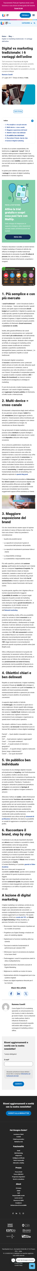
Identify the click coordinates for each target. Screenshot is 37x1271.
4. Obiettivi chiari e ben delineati (15, 133)
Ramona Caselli (7, 75)
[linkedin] (18, 994)
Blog (10, 36)
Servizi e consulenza (18, 1179)
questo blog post (22, 474)
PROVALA (25, 15)
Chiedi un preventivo (18, 1139)
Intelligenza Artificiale (18, 1158)
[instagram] (23, 1213)
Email (18, 1150)
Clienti (18, 1190)
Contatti (18, 1136)
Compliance (18, 1203)
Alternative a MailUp (18, 1163)
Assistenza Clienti (18, 1134)
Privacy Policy (18, 1263)
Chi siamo (18, 1188)
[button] (18, 121)
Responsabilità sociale (18, 1195)
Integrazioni (18, 1155)
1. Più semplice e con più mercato (16, 125)
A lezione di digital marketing (14, 141)
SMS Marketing (18, 1153)
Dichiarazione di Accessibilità (18, 1205)
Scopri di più (18, 8)
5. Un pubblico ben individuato (14, 135)
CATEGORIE (26, 23)
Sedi (18, 1193)
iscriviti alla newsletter (18, 1113)
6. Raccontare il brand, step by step (16, 138)
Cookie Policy (18, 1265)
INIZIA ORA (18, 237)
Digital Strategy (18, 111)
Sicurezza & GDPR (18, 1200)
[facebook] (11, 994)
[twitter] (26, 994)
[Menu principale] (33, 15)
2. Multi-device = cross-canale (15, 127)
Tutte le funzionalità (18, 1160)
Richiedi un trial (18, 1141)
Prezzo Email (18, 1172)
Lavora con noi (18, 1198)
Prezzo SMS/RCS (18, 1174)
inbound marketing (11, 610)
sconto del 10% (21, 917)
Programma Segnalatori (18, 1176)
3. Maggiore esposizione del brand (16, 130)
